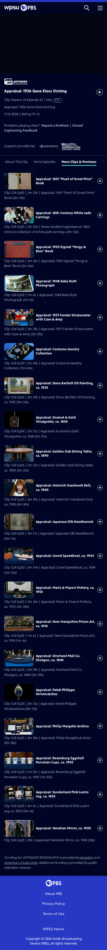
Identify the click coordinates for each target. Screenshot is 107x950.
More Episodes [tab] (44, 162)
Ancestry (86, 858)
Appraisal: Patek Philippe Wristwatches (55, 692)
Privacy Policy (53, 903)
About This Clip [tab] (16, 162)
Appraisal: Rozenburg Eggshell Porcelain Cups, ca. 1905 (60, 760)
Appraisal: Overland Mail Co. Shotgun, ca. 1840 (58, 658)
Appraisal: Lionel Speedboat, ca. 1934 (65, 556)
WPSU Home (53, 929)
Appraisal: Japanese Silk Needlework (64, 522)
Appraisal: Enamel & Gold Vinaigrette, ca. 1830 (56, 419)
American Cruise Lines (20, 863)
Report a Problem (55, 126)
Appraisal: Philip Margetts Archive (62, 726)
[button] (86, 7)
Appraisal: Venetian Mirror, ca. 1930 (63, 828)
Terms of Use (53, 914)
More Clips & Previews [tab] (79, 162)
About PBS (53, 894)
